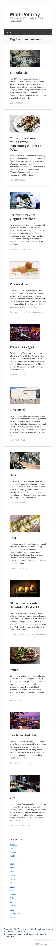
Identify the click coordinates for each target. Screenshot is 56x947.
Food (24, 103)
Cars (11, 848)
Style (12, 898)
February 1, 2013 (16, 634)
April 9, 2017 (14, 180)
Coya (13, 538)
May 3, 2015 (14, 440)
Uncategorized (40, 634)
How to (12, 879)
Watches (13, 917)
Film (11, 859)
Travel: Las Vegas (22, 347)
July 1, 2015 (14, 374)
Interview (30, 249)
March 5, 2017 (15, 249)
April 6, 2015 (14, 503)
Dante (14, 670)
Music (12, 890)
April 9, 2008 (14, 700)
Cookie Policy (9, 936)
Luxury (40, 312)
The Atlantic (18, 72)
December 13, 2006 (17, 825)
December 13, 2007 (17, 763)
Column (13, 852)
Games (12, 871)
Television (14, 905)
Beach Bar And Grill (23, 735)
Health (12, 875)
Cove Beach (18, 409)
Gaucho (15, 475)
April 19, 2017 (15, 103)
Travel (23, 374)
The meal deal (20, 284)
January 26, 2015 (16, 568)
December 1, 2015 (16, 312)
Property (13, 894)
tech (11, 902)
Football (13, 867)
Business (29, 312)
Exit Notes (14, 856)
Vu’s (12, 798)
